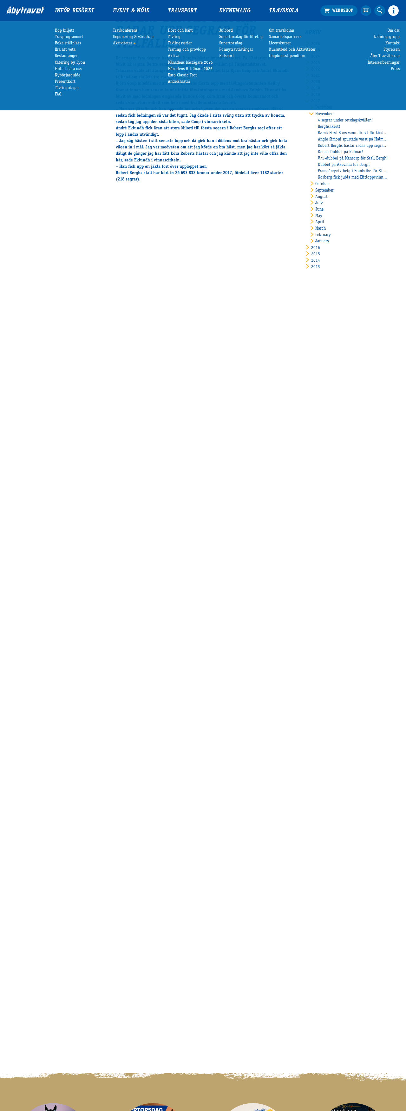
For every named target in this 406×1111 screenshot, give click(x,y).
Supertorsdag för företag (241, 37)
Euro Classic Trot (182, 75)
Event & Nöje (131, 11)
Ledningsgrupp (387, 37)
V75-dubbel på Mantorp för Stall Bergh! (353, 158)
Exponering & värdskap (133, 37)
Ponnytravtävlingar (236, 50)
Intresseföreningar (384, 63)
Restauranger (66, 56)
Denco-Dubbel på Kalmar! (340, 152)
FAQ (58, 94)
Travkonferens (125, 31)
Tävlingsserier (180, 43)
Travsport (182, 11)
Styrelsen (391, 50)
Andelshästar (179, 82)
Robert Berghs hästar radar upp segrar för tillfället (353, 146)
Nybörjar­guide (67, 75)
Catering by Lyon (70, 63)
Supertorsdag (230, 43)
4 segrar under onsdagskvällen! (345, 120)
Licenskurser (280, 43)
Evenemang (235, 11)
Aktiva (173, 56)
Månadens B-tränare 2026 (190, 69)
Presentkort (65, 82)
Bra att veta (65, 50)
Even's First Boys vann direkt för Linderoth (353, 133)
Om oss (394, 31)
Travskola (283, 11)
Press (395, 69)
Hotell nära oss (68, 69)
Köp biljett (64, 31)
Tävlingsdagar (67, 88)
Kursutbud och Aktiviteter (292, 50)
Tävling (174, 37)
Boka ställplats (68, 43)
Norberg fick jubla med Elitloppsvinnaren (353, 177)
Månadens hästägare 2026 (190, 63)
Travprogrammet (69, 37)
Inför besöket (74, 11)
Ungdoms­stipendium (287, 56)
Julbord (226, 31)
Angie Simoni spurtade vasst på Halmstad (353, 139)
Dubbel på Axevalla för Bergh (344, 165)
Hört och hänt (180, 31)
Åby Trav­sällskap (385, 56)
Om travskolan (281, 31)
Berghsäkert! (329, 127)
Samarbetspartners (285, 37)
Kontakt (392, 43)
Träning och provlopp (187, 50)
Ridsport (226, 56)
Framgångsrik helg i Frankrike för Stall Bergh (353, 171)
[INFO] (393, 10)
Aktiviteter (122, 43)
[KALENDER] (366, 10)
